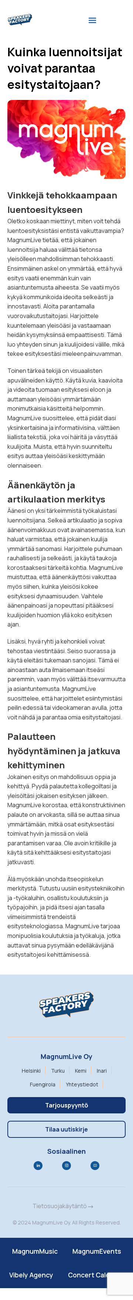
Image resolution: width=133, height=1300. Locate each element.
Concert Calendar (96, 1274)
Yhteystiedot (82, 1084)
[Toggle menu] (92, 20)
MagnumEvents (96, 1251)
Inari (102, 1070)
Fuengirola (42, 1084)
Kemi (80, 1070)
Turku (58, 1070)
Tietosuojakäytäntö (60, 1206)
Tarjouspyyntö (66, 1105)
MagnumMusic (35, 1251)
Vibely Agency (31, 1274)
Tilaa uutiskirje (66, 1129)
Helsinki (31, 1070)
